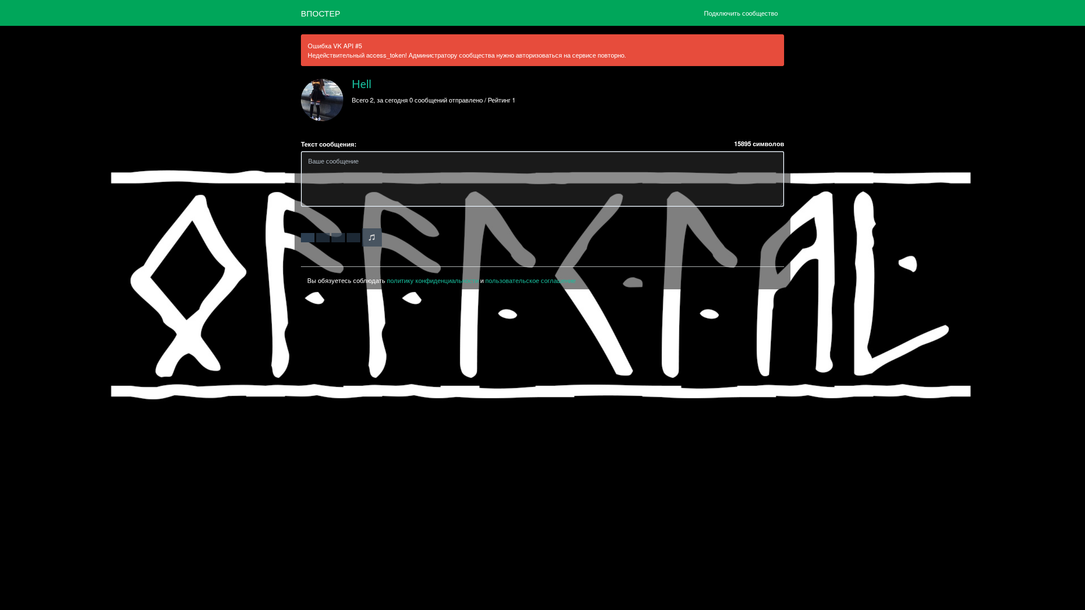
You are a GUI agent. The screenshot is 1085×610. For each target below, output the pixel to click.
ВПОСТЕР (320, 13)
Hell (361, 84)
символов (759, 143)
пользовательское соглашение (530, 280)
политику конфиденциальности (433, 280)
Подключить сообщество (741, 12)
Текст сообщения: (328, 144)
